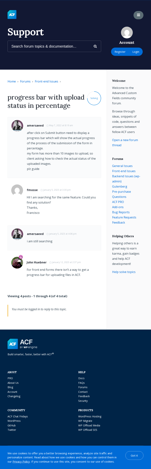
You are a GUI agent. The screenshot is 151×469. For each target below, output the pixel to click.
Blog (10, 387)
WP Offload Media (89, 425)
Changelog (14, 396)
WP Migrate (85, 421)
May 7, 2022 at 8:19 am (61, 125)
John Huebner (37, 262)
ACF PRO (118, 202)
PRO (10, 378)
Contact (83, 391)
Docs (81, 378)
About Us (13, 382)
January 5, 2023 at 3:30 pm (57, 189)
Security (83, 400)
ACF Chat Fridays (18, 416)
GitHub (12, 425)
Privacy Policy (21, 461)
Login (135, 51)
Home (12, 81)
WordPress (14, 421)
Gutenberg (119, 186)
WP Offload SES (87, 430)
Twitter (12, 430)
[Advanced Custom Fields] (12, 14)
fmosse (32, 190)
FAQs (81, 382)
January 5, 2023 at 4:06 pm (63, 233)
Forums (25, 81)
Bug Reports (121, 212)
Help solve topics (124, 272)
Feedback (118, 222)
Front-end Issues (46, 81)
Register (120, 51)
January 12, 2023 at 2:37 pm (66, 262)
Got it (134, 455)
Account (12, 391)
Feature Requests (124, 217)
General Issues (122, 166)
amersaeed (35, 125)
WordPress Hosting (89, 416)
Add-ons (118, 207)
